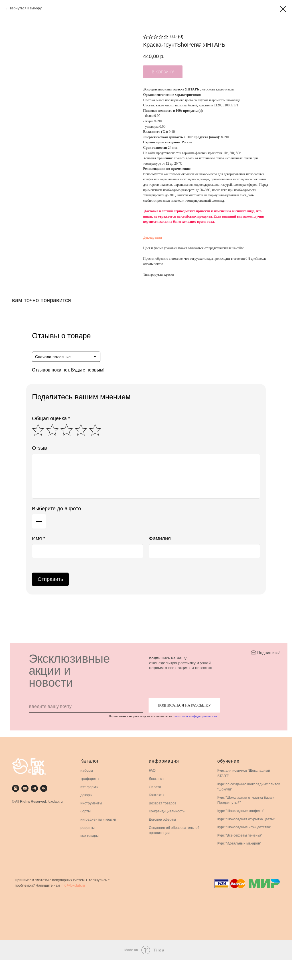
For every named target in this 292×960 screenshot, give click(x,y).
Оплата (155, 787)
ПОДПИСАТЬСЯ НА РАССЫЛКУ (184, 705)
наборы (86, 771)
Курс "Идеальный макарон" (239, 843)
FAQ (152, 771)
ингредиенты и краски (98, 819)
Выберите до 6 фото (56, 508)
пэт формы (89, 787)
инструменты (91, 803)
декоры (86, 795)
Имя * (38, 538)
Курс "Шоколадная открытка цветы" (246, 819)
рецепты (87, 828)
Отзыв (39, 448)
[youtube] (25, 788)
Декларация (152, 238)
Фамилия (160, 538)
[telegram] (34, 788)
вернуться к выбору (26, 8)
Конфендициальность (166, 811)
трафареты (89, 779)
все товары (89, 836)
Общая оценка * (51, 418)
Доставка (156, 779)
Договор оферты (162, 819)
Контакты (156, 795)
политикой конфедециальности (195, 716)
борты (85, 811)
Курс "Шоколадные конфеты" (240, 811)
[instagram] (15, 788)
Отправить (50, 579)
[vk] (43, 788)
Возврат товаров (162, 803)
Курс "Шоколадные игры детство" (244, 827)
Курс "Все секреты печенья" (239, 835)
